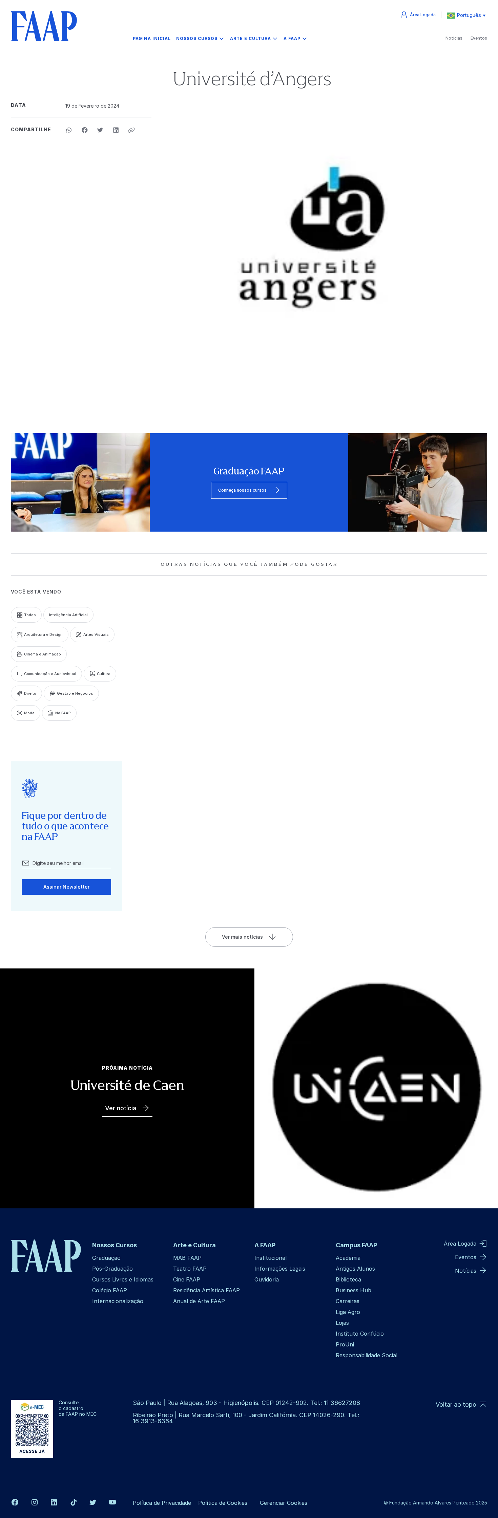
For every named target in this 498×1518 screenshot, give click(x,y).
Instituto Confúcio (360, 1333)
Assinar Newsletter (66, 887)
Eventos (479, 38)
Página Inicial (152, 38)
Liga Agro (348, 1312)
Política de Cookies (222, 1502)
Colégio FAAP (109, 1290)
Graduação (106, 1257)
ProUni (345, 1344)
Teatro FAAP (190, 1268)
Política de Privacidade (162, 1502)
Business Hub (353, 1290)
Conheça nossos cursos (242, 490)
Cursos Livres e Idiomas (122, 1279)
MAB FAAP (187, 1257)
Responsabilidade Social (366, 1355)
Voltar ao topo (456, 1404)
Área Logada (423, 14)
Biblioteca (348, 1279)
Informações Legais (279, 1268)
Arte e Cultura (250, 38)
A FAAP (292, 38)
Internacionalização (117, 1301)
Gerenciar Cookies (283, 1502)
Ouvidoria (266, 1279)
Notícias (453, 38)
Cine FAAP (186, 1279)
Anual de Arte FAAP (199, 1301)
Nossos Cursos (196, 38)
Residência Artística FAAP (206, 1290)
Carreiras (347, 1301)
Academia (348, 1257)
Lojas (342, 1322)
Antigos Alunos (355, 1268)
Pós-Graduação (112, 1268)
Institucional (270, 1257)
